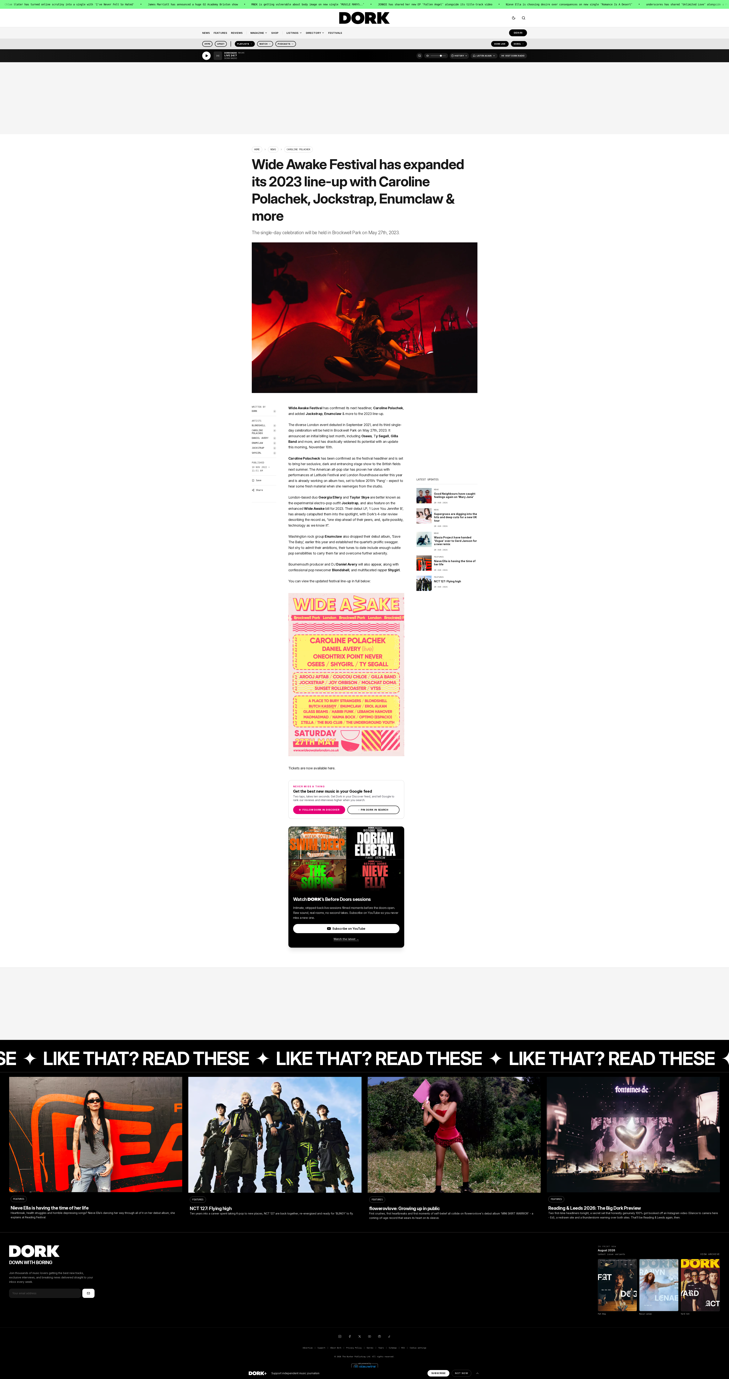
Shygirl (256, 453)
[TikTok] (389, 1336)
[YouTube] (369, 1336)
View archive (710, 1254)
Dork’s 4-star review (382, 514)
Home (257, 149)
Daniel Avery (260, 438)
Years (381, 1348)
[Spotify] (379, 1336)
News (273, 149)
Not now (461, 1373)
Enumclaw (257, 443)
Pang (381, 481)
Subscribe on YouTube (348, 928)
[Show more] (477, 1373)
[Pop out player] (419, 56)
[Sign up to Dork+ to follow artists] (274, 411)
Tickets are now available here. (311, 768)
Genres (370, 1348)
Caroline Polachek (257, 432)
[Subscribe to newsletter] (88, 1293)
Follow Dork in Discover (319, 809)
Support (321, 1348)
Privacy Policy (354, 1348)
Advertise (308, 1348)
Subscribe (438, 1373)
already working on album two (321, 481)
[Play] (206, 56)
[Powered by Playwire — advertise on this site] (364, 1366)
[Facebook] (350, 1336)
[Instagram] (340, 1336)
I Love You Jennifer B (386, 509)
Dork (254, 411)
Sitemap (393, 1348)
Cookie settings (418, 1348)
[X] (359, 1336)
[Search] (523, 18)
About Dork (335, 1348)
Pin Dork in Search (373, 809)
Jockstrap (258, 448)
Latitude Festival (326, 475)
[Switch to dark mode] (513, 18)
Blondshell (259, 425)
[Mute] (427, 55)
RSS (403, 1348)
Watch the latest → (346, 939)
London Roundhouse (362, 475)
